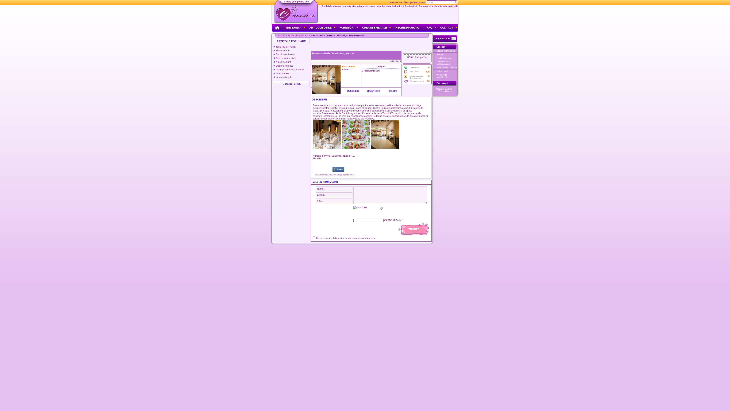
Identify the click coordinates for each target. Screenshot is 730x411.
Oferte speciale (374, 27)
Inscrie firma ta (407, 27)
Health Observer (444, 58)
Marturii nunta (283, 50)
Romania (293, 35)
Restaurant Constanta (446, 67)
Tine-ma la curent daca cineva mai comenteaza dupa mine (346, 238)
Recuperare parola (414, 2)
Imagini (393, 91)
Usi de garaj (442, 71)
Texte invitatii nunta (286, 46)
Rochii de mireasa (285, 54)
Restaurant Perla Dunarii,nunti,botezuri (333, 53)
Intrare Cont (396, 2)
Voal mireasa (282, 73)
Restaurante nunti (371, 71)
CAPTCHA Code (392, 220)
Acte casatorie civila (286, 58)
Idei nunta (293, 27)
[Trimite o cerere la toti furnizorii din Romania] (445, 41)
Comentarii (373, 91)
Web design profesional (441, 76)
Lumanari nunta (284, 77)
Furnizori (347, 27)
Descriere (353, 91)
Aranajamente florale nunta (290, 69)
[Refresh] (381, 208)
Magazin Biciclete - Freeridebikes (445, 90)
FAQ (429, 27)
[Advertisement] (371, 44)
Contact (446, 27)
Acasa (281, 35)
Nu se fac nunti (283, 62)
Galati (304, 35)
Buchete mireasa (284, 66)
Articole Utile (320, 27)
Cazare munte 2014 (445, 51)
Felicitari (440, 54)
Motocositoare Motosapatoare (443, 63)
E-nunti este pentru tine (296, 1)
